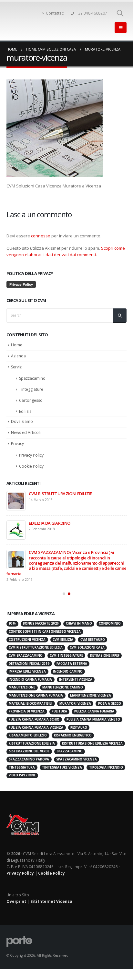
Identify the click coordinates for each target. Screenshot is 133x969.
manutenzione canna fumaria (36, 691)
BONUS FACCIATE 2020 (77, 493)
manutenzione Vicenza (90, 691)
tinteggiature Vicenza (62, 763)
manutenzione (22, 683)
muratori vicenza (75, 699)
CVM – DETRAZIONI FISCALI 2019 (86, 523)
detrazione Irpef (104, 651)
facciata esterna (71, 659)
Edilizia (25, 411)
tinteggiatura (22, 763)
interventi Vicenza (75, 675)
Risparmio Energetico (73, 731)
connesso (40, 236)
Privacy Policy (31, 455)
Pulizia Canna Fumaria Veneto (93, 715)
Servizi (17, 367)
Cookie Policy (31, 466)
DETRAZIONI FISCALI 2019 (29, 659)
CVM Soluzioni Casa (87, 643)
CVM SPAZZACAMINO (26, 651)
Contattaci (55, 13)
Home (16, 345)
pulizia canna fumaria (94, 707)
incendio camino (68, 667)
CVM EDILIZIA (63, 635)
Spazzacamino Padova (29, 755)
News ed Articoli (26, 432)
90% (12, 619)
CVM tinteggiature (66, 651)
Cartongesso (31, 400)
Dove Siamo (22, 421)
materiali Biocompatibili (30, 699)
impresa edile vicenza (27, 667)
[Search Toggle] (120, 12)
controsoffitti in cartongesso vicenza (45, 627)
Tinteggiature (31, 389)
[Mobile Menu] (121, 27)
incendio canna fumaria (30, 675)
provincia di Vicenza (27, 707)
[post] (44, 501)
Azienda (18, 356)
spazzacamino (69, 747)
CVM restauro (92, 635)
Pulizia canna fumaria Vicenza (36, 723)
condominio (110, 619)
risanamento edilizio (28, 731)
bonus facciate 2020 (41, 619)
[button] (63, 589)
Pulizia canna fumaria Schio (34, 715)
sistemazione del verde (29, 747)
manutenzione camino (62, 683)
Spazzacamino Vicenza (76, 755)
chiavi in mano (79, 619)
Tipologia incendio (106, 763)
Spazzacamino (32, 378)
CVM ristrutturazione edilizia (36, 643)
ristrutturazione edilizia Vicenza (92, 739)
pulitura (59, 707)
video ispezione (22, 771)
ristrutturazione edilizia (32, 739)
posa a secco (109, 699)
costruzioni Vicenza (27, 635)
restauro (78, 723)
